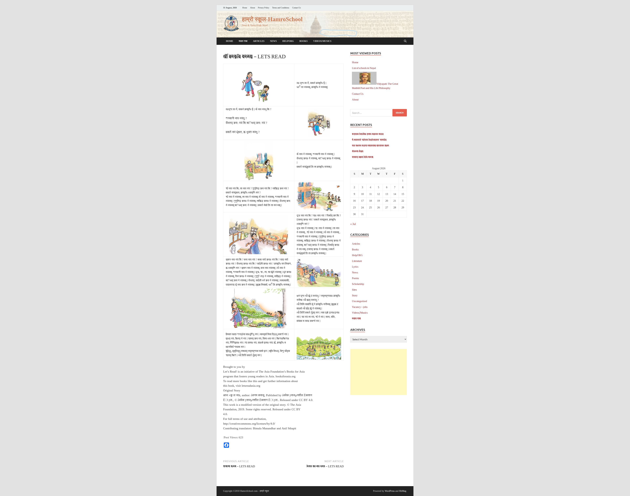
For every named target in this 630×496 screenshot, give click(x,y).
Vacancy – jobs (360, 306)
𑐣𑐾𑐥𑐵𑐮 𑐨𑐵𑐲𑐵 (243, 41)
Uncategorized (359, 301)
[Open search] (405, 41)
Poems (355, 278)
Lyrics (355, 266)
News (273, 41)
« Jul (353, 224)
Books (303, 41)
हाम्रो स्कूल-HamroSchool (272, 19)
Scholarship (358, 283)
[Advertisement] (378, 372)
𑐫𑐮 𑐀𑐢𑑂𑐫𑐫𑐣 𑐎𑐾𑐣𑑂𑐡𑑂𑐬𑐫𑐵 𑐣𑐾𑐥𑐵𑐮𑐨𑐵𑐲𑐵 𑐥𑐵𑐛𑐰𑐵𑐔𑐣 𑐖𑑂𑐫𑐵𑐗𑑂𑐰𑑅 (370, 145)
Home (244, 7)
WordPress (390, 491)
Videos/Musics (322, 41)
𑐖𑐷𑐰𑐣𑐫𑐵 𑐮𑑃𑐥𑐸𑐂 (357, 151)
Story (354, 295)
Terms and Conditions (280, 7)
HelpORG (288, 41)
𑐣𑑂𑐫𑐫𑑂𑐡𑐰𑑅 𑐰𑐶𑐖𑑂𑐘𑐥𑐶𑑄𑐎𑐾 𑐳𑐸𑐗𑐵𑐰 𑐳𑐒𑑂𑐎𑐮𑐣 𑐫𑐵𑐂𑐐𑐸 (368, 133)
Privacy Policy (263, 7)
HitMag (402, 491)
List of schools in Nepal (364, 67)
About (252, 7)
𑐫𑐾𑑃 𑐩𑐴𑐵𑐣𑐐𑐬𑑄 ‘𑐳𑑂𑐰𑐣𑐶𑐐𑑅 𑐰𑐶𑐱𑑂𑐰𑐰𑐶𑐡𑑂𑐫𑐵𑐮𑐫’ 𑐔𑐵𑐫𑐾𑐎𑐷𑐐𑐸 (369, 139)
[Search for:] (378, 112)
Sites (354, 289)
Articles (258, 41)
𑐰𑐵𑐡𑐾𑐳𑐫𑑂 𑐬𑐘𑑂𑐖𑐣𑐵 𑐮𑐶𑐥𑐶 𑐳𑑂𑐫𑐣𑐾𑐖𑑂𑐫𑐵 (362, 156)
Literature (357, 260)
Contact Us (296, 7)
